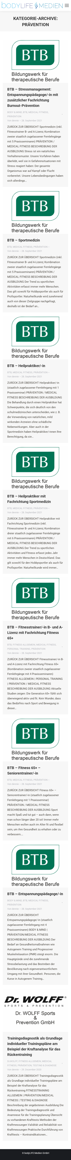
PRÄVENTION (14, 116)
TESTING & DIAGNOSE (44, 1065)
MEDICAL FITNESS (38, 112)
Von (13, 120)
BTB (25, 112)
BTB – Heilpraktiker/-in (26, 366)
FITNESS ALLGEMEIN (24, 644)
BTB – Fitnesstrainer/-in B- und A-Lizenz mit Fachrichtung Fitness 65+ (35, 632)
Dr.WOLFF (12, 1061)
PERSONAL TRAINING (18, 648)
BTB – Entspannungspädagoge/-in (35, 894)
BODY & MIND (14, 112)
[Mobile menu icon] (66, 5)
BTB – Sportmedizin (23, 240)
